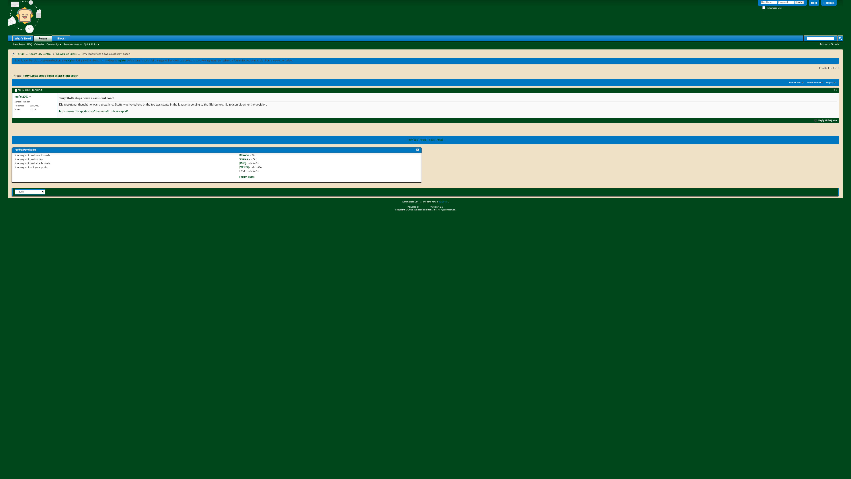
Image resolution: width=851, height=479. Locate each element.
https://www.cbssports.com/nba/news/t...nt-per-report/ (93, 111)
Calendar (39, 44)
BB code (244, 155)
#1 (835, 89)
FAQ (29, 44)
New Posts (19, 44)
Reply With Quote (827, 121)
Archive (825, 191)
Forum (43, 38)
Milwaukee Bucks (66, 54)
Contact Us (796, 191)
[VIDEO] (244, 167)
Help (814, 2)
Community (53, 44)
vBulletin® (425, 207)
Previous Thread (417, 139)
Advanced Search (829, 44)
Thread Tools (795, 82)
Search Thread (814, 82)
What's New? (23, 38)
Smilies (243, 159)
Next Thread (436, 139)
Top (834, 191)
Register (829, 2)
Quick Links (90, 44)
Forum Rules (246, 177)
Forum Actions (71, 44)
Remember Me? (773, 8)
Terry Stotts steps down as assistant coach (50, 76)
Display (829, 82)
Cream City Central (40, 54)
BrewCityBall (812, 191)
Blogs (61, 38)
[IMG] (242, 163)
